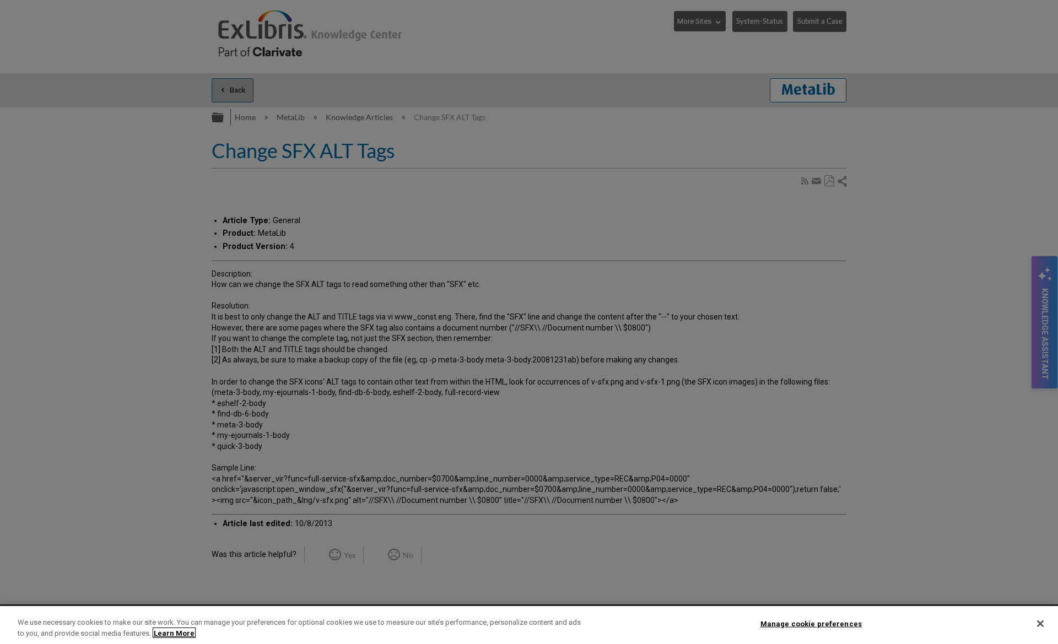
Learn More (174, 633)
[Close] (1040, 623)
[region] (529, 625)
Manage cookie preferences (811, 624)
